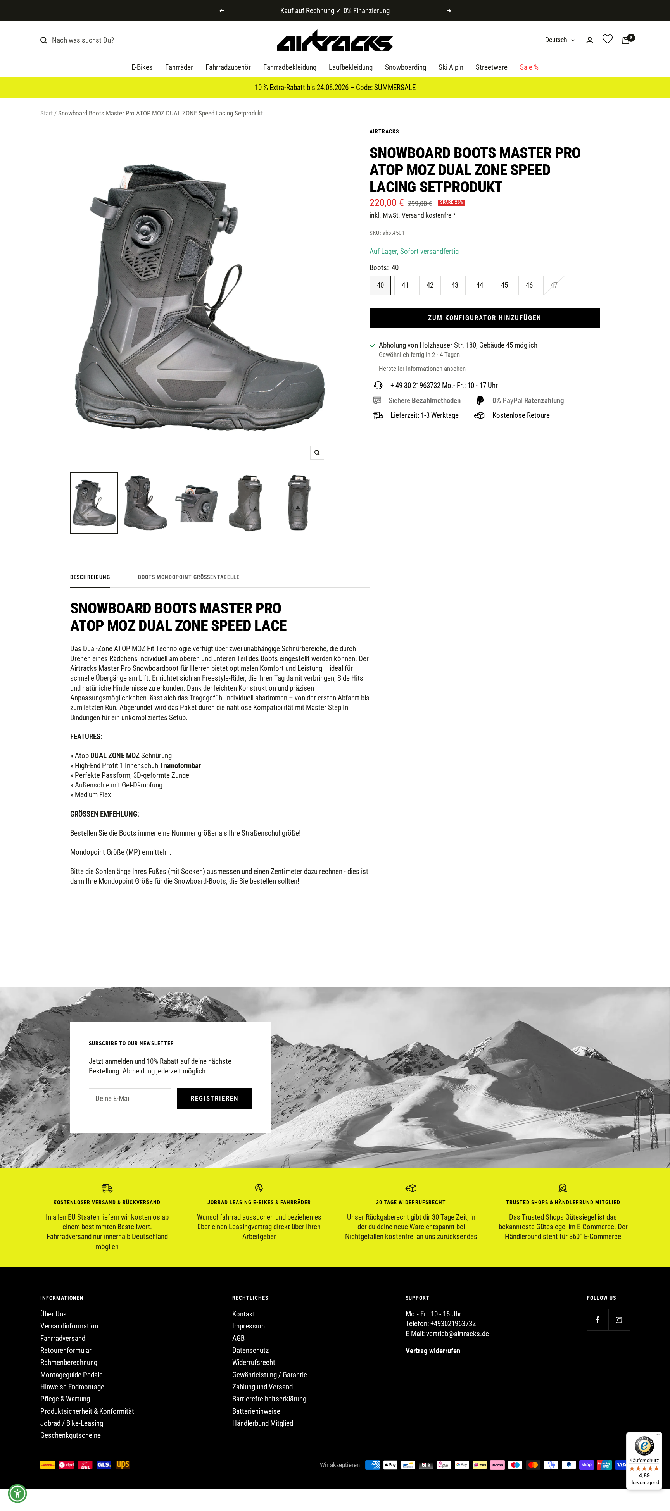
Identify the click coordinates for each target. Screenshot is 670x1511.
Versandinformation (69, 1325)
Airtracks (384, 131)
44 (479, 285)
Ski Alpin (451, 67)
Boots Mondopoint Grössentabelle (189, 577)
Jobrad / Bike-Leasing (71, 1423)
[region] (335, 1217)
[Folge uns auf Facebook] (597, 1319)
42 (430, 285)
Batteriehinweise (256, 1411)
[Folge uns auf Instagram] (619, 1319)
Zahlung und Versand (262, 1386)
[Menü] (657, 1436)
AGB (238, 1338)
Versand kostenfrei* (429, 215)
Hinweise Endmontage (72, 1386)
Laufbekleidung (351, 67)
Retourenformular (66, 1350)
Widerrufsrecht (253, 1362)
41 (405, 285)
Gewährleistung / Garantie (269, 1374)
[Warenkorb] (626, 40)
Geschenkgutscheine (70, 1435)
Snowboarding (405, 67)
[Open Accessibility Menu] (17, 1493)
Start (46, 113)
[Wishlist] (608, 40)
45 (504, 285)
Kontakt (243, 1313)
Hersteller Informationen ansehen (422, 368)
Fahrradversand (62, 1338)
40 (380, 285)
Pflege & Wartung (65, 1398)
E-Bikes (142, 67)
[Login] (589, 40)
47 (554, 285)
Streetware (492, 67)
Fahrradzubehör (228, 67)
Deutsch (556, 40)
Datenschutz (250, 1350)
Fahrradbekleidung (289, 67)
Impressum (248, 1325)
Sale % (529, 67)
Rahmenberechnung (68, 1362)
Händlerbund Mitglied (262, 1423)
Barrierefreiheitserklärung (269, 1398)
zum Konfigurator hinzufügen (484, 318)
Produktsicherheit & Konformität (87, 1411)
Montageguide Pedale (71, 1374)
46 (529, 285)
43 (454, 285)
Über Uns (53, 1313)
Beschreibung (90, 577)
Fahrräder (179, 67)
